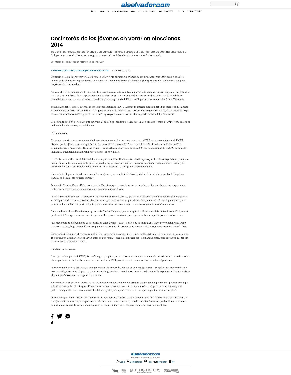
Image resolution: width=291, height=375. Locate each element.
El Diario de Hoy (194, 11)
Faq (149, 362)
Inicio (94, 11)
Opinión (180, 11)
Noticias (104, 11)
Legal (122, 362)
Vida (133, 11)
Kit (173, 362)
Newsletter (162, 362)
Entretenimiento (120, 11)
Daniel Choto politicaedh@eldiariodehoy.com (81, 70)
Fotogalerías (166, 11)
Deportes (142, 11)
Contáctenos (136, 362)
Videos (153, 11)
